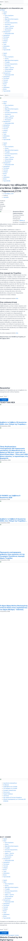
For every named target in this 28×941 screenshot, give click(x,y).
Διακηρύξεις (6, 35)
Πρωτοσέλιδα (6, 49)
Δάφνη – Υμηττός (9, 26)
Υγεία (4, 44)
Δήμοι (4, 13)
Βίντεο (5, 48)
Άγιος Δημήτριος (9, 15)
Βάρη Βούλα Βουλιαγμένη (11, 19)
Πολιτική (5, 39)
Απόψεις (5, 40)
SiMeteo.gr (22, 220)
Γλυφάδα (7, 21)
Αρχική (5, 12)
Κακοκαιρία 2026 (9, 33)
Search (2, 1)
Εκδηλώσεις (6, 46)
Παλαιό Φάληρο (9, 28)
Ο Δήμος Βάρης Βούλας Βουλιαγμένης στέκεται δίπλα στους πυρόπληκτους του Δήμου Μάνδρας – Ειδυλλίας (14, 607)
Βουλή (5, 42)
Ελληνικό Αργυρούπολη (11, 22)
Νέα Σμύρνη (8, 30)
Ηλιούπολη (8, 24)
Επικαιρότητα (6, 31)
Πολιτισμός (6, 37)
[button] (14, 201)
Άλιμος (7, 17)
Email (1, 396)
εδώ (17, 298)
